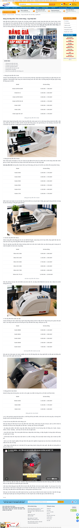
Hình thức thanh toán (25, 7)
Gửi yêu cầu (60, 501)
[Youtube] (73, 1)
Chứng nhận (45, 7)
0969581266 (47, 0)
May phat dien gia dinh (57, 527)
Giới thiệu (14, 7)
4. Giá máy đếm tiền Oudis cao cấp (12, 67)
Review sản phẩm (67, 27)
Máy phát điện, (26, 527)
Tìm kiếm (52, 4)
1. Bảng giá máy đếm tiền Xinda (11, 63)
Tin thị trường (17, 14)
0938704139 (55, 0)
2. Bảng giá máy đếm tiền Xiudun (11, 64)
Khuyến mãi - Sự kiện (68, 31)
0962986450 (24, 0)
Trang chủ (6, 7)
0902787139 (10, 0)
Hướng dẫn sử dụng (68, 29)
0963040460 (41, 0)
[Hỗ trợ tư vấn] (77, 517)
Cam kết (53, 7)
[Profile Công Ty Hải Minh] (10, 524)
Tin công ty (66, 21)
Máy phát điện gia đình (41, 527)
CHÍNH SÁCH (36, 7)
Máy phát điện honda (32, 527)
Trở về (4, 497)
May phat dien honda (49, 527)
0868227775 (33, 0)
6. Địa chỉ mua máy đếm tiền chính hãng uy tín (14, 71)
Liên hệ (72, 7)
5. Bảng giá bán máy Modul (10, 69)
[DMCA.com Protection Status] (73, 510)
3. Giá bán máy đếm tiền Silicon (11, 66)
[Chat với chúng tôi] (77, 520)
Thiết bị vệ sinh (67, 25)
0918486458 (17, 0)
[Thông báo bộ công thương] (74, 507)
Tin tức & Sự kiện (63, 7)
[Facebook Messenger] (77, 514)
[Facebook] (75, 1)
